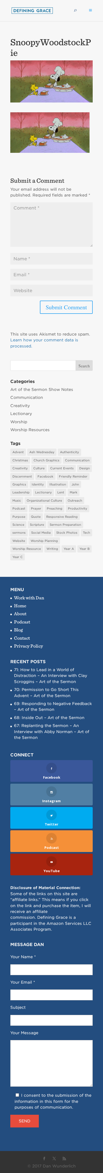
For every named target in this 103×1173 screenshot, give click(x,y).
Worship (18, 422)
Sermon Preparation (65, 525)
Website (18, 541)
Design (84, 468)
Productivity (77, 508)
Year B (84, 549)
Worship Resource (26, 549)
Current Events (62, 468)
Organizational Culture (44, 500)
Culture (39, 468)
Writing (52, 549)
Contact (22, 638)
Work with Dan (29, 597)
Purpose (18, 517)
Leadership (21, 492)
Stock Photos (66, 532)
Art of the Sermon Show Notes (41, 389)
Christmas (20, 460)
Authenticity (69, 452)
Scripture (37, 525)
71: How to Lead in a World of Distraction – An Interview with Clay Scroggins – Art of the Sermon (50, 675)
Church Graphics (46, 460)
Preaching (54, 508)
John (75, 484)
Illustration (57, 484)
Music (16, 500)
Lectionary (21, 413)
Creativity (20, 405)
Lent (60, 492)
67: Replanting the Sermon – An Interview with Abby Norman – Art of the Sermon (51, 731)
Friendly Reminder (73, 476)
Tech (86, 532)
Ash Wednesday (41, 452)
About (20, 613)
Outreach (75, 500)
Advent (18, 452)
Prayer (36, 508)
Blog (18, 629)
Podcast (18, 508)
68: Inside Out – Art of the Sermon (49, 717)
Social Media (41, 532)
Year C (17, 557)
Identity (38, 484)
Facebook (45, 476)
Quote (36, 517)
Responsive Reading (62, 517)
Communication (26, 397)
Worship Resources (30, 429)
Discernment (22, 476)
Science (18, 525)
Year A (69, 549)
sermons (19, 532)
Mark (73, 492)
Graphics (19, 484)
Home (20, 605)
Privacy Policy (28, 646)
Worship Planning (44, 541)
